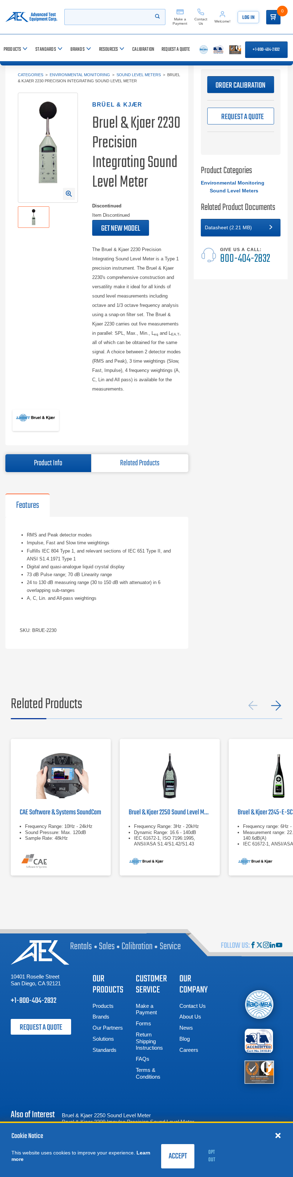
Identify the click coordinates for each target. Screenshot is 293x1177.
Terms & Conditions (148, 1073)
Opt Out (211, 1156)
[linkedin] (272, 946)
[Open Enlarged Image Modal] (69, 194)
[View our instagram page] (266, 946)
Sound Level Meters (138, 75)
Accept (178, 1156)
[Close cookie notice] (278, 1135)
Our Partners (108, 1028)
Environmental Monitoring (80, 75)
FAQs (142, 1059)
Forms (143, 1023)
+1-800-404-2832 (266, 49)
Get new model (120, 228)
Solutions (103, 1039)
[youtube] (279, 946)
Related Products (139, 463)
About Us (190, 1017)
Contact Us (192, 1006)
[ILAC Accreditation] (259, 1004)
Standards (104, 1050)
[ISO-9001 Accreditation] (259, 1072)
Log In (248, 18)
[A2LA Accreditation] (259, 1041)
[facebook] (253, 946)
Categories (30, 75)
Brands (101, 1017)
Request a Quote (41, 1027)
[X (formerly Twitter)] (259, 946)
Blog (184, 1039)
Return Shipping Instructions (149, 1041)
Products (103, 1006)
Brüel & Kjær (117, 105)
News (186, 1028)
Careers (188, 1050)
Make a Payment (146, 1009)
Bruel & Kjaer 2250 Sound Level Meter (106, 1115)
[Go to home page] (31, 17)
